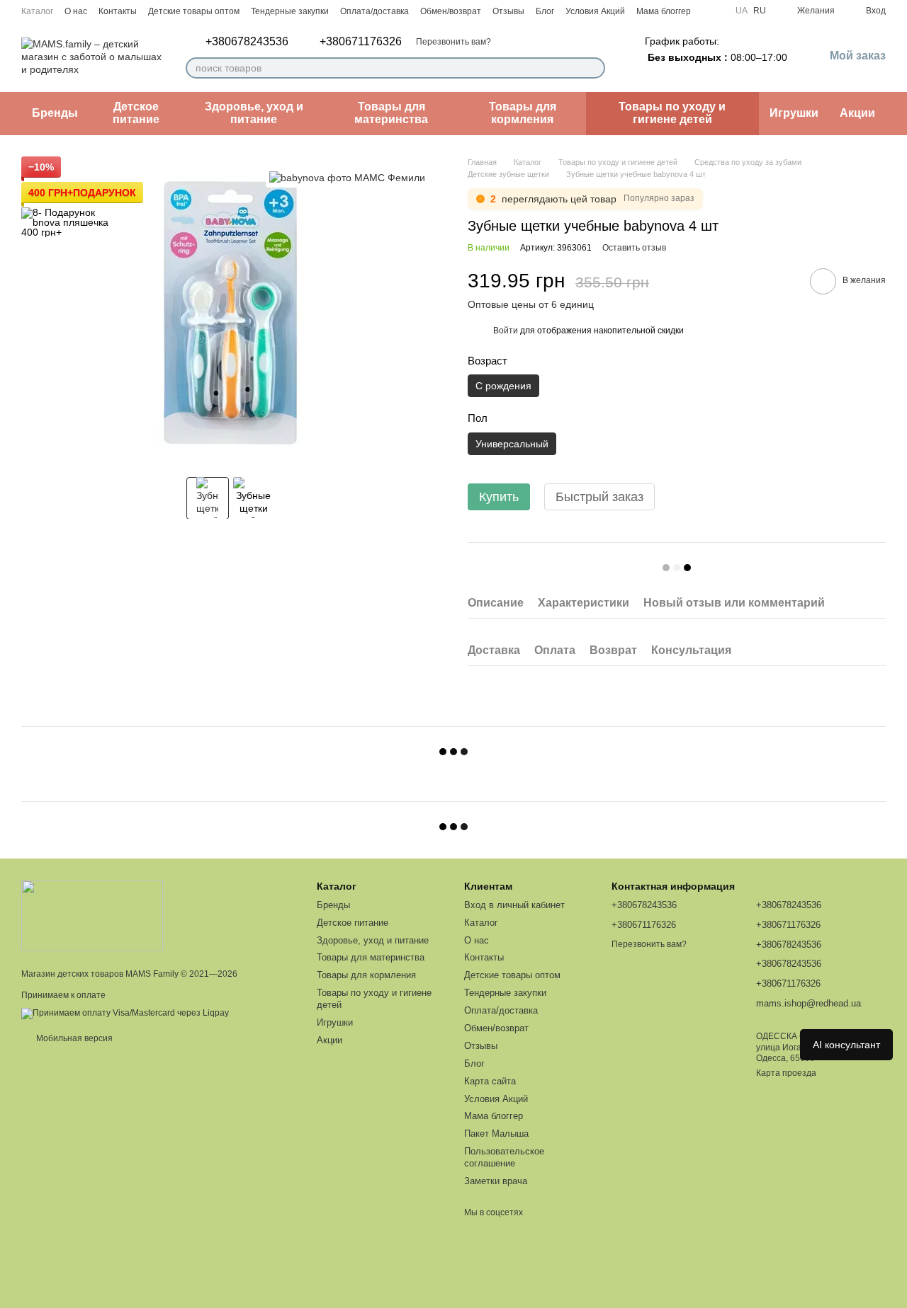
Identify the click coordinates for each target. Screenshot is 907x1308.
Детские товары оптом (194, 11)
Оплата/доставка (374, 11)
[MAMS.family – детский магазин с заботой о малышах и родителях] (92, 914)
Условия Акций (595, 11)
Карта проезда (786, 1073)
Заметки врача (495, 1181)
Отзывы (508, 11)
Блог (545, 11)
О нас (75, 11)
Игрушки (794, 113)
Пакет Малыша (496, 1133)
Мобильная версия (73, 1038)
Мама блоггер (663, 11)
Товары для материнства (391, 113)
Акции (857, 113)
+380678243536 (246, 41)
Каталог (37, 11)
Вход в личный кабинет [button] (514, 905)
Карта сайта (490, 1081)
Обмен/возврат (450, 11)
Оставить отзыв (634, 248)
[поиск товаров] (593, 68)
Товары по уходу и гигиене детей (672, 113)
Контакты (117, 11)
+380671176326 (361, 41)
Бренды (55, 113)
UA (742, 10)
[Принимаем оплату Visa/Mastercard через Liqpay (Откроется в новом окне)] (125, 1013)
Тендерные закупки (290, 11)
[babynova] (347, 177)
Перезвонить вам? (453, 42)
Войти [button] (505, 330)
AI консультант (846, 1044)
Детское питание (136, 113)
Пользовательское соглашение (504, 1157)
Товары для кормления (522, 113)
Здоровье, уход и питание (254, 113)
